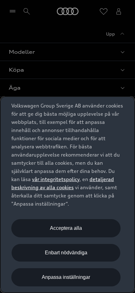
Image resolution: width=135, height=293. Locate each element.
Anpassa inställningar (66, 277)
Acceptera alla (66, 228)
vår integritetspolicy (55, 179)
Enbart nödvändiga (66, 252)
